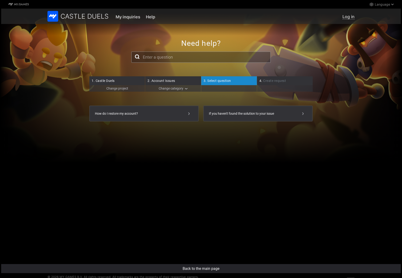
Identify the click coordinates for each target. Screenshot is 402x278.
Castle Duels (103, 81)
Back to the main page (201, 268)
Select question (217, 81)
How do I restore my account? (116, 113)
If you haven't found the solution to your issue (241, 113)
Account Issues (161, 81)
